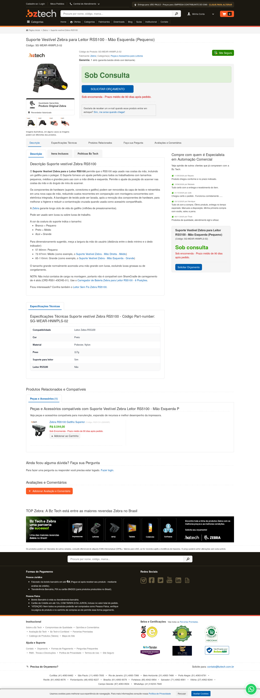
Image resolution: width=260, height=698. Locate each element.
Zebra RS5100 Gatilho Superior (67, 422)
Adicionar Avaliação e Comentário (51, 491)
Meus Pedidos (57, 3)
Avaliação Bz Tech (38, 631)
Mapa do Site (68, 635)
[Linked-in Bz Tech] (179, 581)
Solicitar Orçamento (189, 267)
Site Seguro (108, 652)
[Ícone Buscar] (176, 13)
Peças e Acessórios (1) (44, 398)
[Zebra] (32, 104)
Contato (164, 21)
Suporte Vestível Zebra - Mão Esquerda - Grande (106, 258)
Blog (130, 21)
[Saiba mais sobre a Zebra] (130, 529)
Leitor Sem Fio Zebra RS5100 (90, 287)
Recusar (182, 693)
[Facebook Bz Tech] (152, 581)
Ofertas (77, 21)
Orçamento (42, 648)
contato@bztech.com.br (220, 666)
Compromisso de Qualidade (58, 627)
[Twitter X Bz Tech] (161, 581)
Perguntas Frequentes (87, 648)
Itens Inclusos (59, 153)
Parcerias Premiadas (83, 631)
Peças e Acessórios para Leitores (127, 55)
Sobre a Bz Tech (34, 627)
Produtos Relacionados (100, 142)
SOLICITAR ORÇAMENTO (108, 89)
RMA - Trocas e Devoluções (42, 652)
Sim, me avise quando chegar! (109, 112)
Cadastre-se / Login (35, 3)
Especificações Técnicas (64, 142)
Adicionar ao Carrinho (66, 436)
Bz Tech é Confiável (59, 631)
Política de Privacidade (70, 652)
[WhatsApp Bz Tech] (251, 689)
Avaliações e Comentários (168, 142)
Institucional (151, 21)
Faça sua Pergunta (133, 142)
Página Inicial (34, 30)
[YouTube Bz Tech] (170, 581)
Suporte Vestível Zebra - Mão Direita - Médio (101, 254)
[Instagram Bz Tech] (144, 581)
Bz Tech (41, 13)
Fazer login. (107, 470)
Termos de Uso (92, 652)
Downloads (119, 21)
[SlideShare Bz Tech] (188, 581)
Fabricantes (104, 21)
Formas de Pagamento (62, 648)
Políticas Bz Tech (88, 153)
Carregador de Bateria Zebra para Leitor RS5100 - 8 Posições (112, 280)
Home (63, 21)
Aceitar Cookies (201, 693)
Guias (139, 21)
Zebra (45, 30)
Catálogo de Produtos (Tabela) (44, 635)
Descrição (35, 142)
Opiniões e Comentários (87, 627)
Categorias (89, 21)
